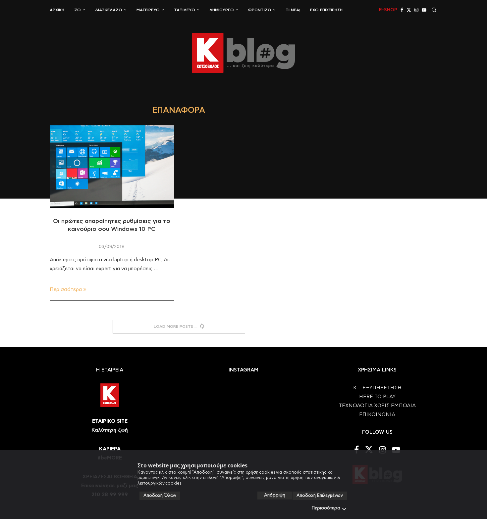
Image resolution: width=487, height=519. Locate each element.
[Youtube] (424, 10)
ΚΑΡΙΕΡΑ (110, 449)
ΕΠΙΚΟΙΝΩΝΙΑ (377, 414)
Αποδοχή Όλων (159, 496)
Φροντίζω (259, 10)
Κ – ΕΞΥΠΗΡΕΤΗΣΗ (377, 387)
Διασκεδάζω (108, 10)
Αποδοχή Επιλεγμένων (320, 496)
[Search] (434, 10)
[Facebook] (402, 10)
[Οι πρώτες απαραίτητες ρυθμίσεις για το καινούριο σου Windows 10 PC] (112, 166)
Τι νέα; (293, 10)
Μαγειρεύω (148, 10)
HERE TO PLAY (377, 396)
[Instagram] (416, 10)
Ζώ (77, 10)
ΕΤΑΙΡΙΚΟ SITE (110, 421)
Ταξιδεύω (184, 10)
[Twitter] (408, 10)
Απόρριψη (274, 495)
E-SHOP (388, 10)
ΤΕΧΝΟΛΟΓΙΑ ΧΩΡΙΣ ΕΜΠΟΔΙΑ (377, 405)
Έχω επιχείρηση (326, 10)
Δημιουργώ (221, 10)
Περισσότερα (326, 508)
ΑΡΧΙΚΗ (57, 10)
